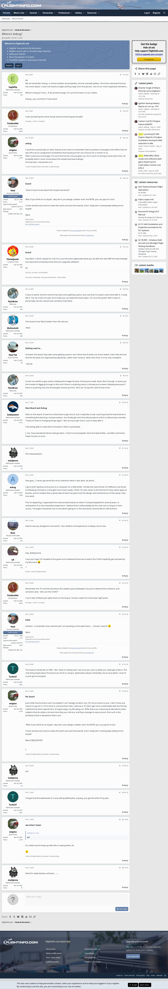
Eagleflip (7, 38)
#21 (123, 819)
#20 (123, 792)
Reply (126, 103)
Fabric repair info (146, 199)
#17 (123, 664)
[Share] (120, 74)
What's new (19, 13)
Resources (92, 13)
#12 (123, 475)
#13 (123, 520)
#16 (123, 614)
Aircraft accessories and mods (149, 173)
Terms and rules (129, 975)
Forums (6, 13)
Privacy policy (140, 975)
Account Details (76, 230)
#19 (123, 766)
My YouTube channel (32, 224)
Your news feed (53, 957)
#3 (124, 138)
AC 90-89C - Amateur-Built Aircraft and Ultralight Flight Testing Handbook (150, 243)
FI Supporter (89, 235)
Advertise (159, 975)
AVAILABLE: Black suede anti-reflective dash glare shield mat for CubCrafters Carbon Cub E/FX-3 (150, 161)
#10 (123, 402)
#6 (124, 289)
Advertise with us (92, 949)
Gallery (78, 13)
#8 (124, 343)
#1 (124, 75)
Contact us (119, 975)
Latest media (146, 265)
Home (153, 975)
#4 (124, 178)
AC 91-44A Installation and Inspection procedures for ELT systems (150, 227)
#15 (123, 583)
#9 (124, 376)
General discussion (145, 99)
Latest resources (148, 182)
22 (127, 75)
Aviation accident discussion (149, 129)
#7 (124, 316)
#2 (124, 111)
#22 (123, 868)
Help (147, 975)
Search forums (17, 19)
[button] (26, 13)
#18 (123, 691)
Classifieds (89, 953)
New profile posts (54, 953)
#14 (123, 547)
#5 (124, 247)
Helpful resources (93, 961)
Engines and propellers (147, 151)
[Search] (164, 13)
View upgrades (133, 956)
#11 (123, 448)
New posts (6, 19)
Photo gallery (91, 957)
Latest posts (146, 83)
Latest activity (52, 961)
